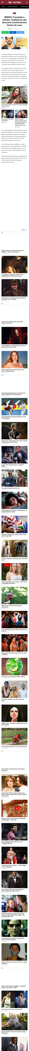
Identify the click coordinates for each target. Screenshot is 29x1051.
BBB (14, 13)
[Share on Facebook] (13, 32)
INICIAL (3, 6)
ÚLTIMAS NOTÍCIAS (13, 6)
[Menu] (2, 2)
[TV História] (14, 2)
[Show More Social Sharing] (26, 32)
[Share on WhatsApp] (5, 32)
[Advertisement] (14, 179)
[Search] (27, 2)
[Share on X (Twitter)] (20, 32)
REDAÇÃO (10, 28)
